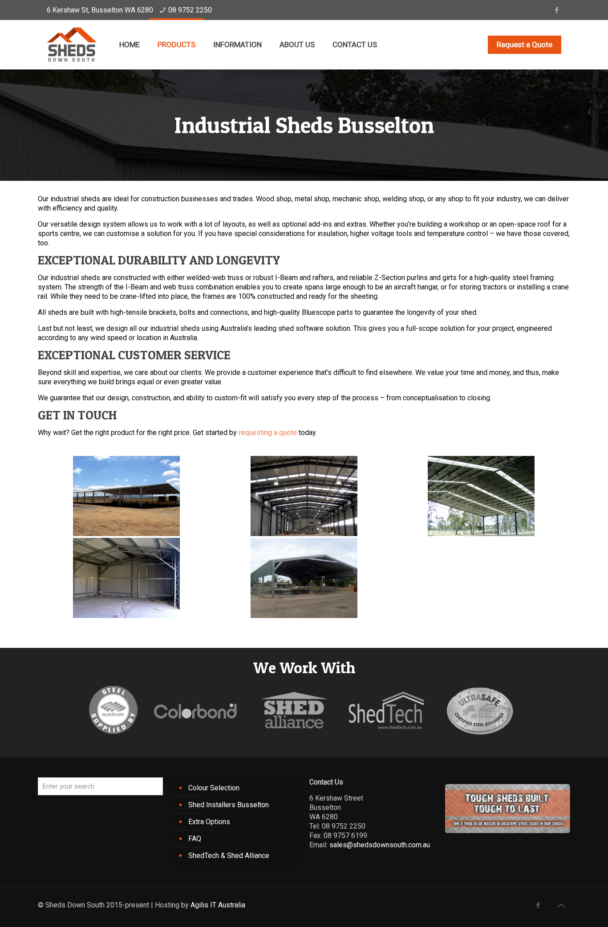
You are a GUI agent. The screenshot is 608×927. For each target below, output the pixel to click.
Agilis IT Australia (218, 905)
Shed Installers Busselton (228, 805)
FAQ (194, 838)
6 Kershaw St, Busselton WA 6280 (100, 10)
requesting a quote (268, 432)
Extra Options (209, 821)
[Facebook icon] (556, 10)
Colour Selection (213, 788)
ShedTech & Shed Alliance (228, 855)
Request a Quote (524, 44)
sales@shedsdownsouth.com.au (379, 845)
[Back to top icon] (560, 905)
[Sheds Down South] (72, 44)
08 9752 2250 (190, 10)
